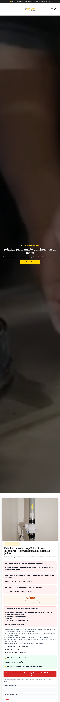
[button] (4, 9)
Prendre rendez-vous (30, 262)
